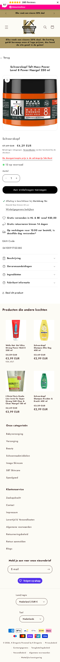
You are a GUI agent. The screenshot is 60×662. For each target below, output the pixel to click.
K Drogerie (16, 643)
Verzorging (12, 441)
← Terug (5, 57)
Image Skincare (14, 463)
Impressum (12, 512)
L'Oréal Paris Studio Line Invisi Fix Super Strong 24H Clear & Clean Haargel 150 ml (16, 400)
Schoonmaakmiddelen (18, 455)
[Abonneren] (48, 569)
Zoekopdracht (13, 497)
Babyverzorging (14, 434)
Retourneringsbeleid (17, 534)
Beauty (9, 448)
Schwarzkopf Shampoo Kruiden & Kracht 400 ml (43, 398)
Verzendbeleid (19, 652)
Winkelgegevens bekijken (20, 209)
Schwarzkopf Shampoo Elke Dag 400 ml (42, 348)
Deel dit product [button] (14, 292)
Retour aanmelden (16, 541)
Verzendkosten (29, 150)
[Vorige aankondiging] (5, 13)
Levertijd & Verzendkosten (20, 519)
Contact (10, 505)
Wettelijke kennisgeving (31, 657)
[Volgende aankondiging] (54, 13)
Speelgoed (12, 477)
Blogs (9, 548)
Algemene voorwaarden (19, 527)
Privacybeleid (51, 643)
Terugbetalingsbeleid (40, 647)
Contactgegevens (20, 647)
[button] (6, 27)
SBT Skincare (13, 470)
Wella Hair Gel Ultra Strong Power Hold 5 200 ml (15, 348)
